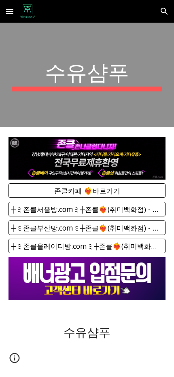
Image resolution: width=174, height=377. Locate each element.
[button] (9, 11)
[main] (87, 75)
